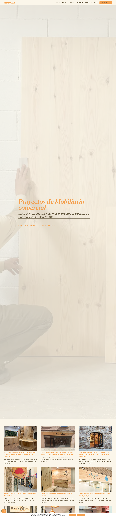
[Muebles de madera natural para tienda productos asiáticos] (58, 498)
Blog (95, 2)
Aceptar (72, 515)
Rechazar (81, 515)
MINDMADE (80, 2)
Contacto (105, 2)
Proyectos (88, 2)
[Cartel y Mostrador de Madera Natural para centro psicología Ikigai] (95, 498)
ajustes (63, 515)
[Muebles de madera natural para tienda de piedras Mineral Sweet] (20, 498)
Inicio (58, 2)
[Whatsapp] (3, 511)
